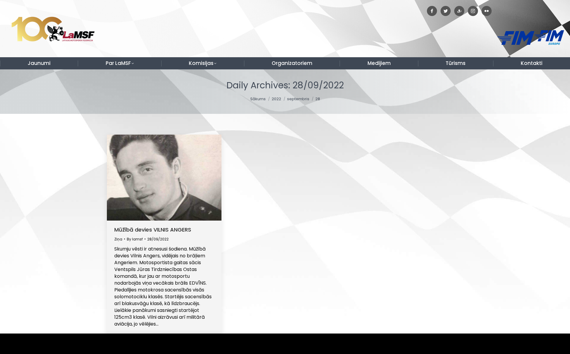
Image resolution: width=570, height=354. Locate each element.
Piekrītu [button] (552, 344)
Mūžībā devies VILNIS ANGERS (152, 229)
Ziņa (118, 239)
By (135, 239)
